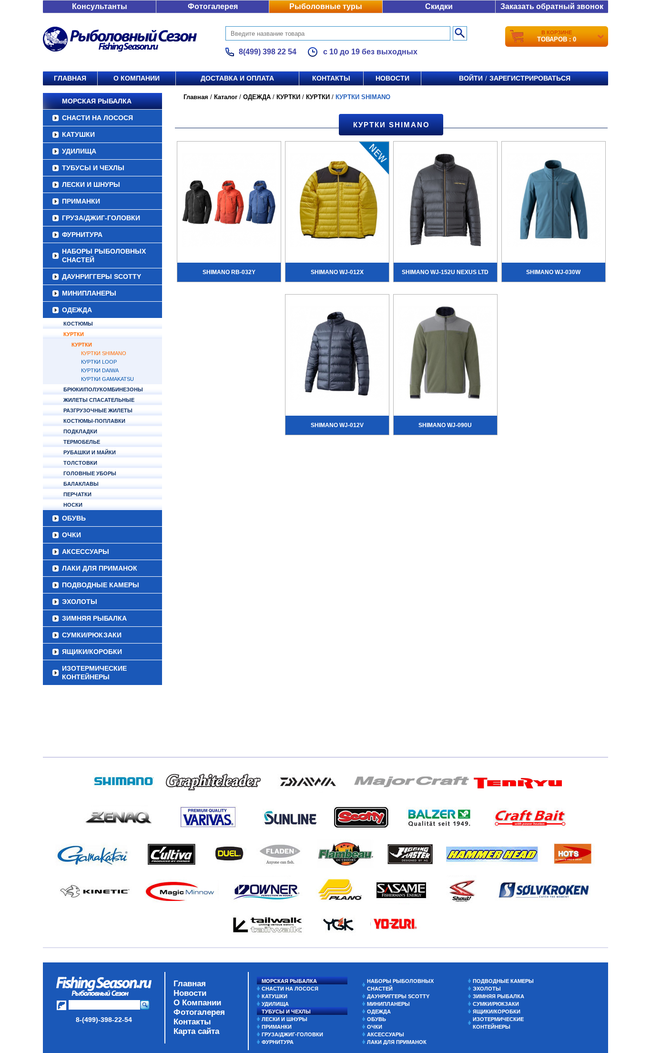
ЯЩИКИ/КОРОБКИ (92, 651)
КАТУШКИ (78, 134)
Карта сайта (196, 1031)
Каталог (225, 97)
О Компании (197, 1002)
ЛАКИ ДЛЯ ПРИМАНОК (99, 568)
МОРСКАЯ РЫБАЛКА (97, 101)
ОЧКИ (71, 535)
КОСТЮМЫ (78, 324)
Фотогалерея (213, 6)
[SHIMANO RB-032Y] (229, 201)
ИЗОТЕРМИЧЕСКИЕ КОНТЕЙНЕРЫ (94, 673)
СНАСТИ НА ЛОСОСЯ (97, 118)
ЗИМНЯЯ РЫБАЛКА (94, 618)
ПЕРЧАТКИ (77, 494)
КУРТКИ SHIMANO (103, 353)
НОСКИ (72, 505)
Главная (70, 78)
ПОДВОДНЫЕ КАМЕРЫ (100, 585)
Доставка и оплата (237, 78)
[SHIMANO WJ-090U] (445, 354)
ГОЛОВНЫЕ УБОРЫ (89, 473)
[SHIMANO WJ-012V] (337, 354)
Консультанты (99, 6)
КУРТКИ (73, 334)
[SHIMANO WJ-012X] (337, 201)
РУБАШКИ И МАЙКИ (89, 452)
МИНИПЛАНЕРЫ (89, 293)
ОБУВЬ (74, 518)
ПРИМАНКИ (81, 201)
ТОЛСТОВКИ (80, 463)
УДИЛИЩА (79, 151)
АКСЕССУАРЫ (85, 551)
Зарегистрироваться (529, 78)
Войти (471, 78)
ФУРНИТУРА (82, 234)
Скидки (439, 6)
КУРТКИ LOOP (99, 362)
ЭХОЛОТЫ (79, 601)
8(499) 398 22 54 (267, 52)
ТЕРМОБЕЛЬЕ (81, 442)
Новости (392, 78)
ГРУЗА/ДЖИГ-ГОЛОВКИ (101, 218)
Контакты (331, 78)
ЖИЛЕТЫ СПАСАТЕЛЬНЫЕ (98, 400)
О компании (136, 78)
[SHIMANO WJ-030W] (553, 201)
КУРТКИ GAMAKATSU (107, 379)
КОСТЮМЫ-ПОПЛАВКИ (94, 421)
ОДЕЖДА (77, 310)
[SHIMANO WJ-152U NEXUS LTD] (445, 201)
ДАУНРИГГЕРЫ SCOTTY (101, 276)
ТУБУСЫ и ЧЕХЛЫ (93, 168)
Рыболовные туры (325, 6)
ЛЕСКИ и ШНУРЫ (91, 184)
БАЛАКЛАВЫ (81, 484)
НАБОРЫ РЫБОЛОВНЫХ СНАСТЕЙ (104, 255)
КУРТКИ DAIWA (100, 370)
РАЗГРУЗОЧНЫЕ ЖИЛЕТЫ (97, 410)
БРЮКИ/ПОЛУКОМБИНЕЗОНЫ (103, 389)
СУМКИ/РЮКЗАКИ (92, 635)
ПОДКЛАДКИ (80, 431)
